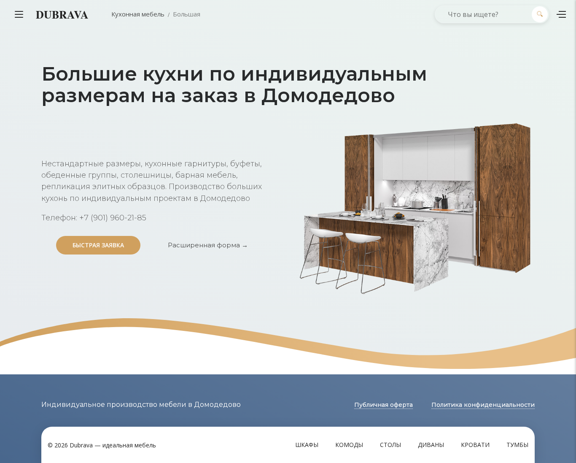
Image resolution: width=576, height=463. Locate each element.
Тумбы (517, 445)
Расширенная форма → (208, 245)
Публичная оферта (383, 405)
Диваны (431, 445)
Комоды (349, 445)
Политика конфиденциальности (483, 405)
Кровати (475, 445)
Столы (390, 445)
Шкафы (306, 445)
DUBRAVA (62, 14)
